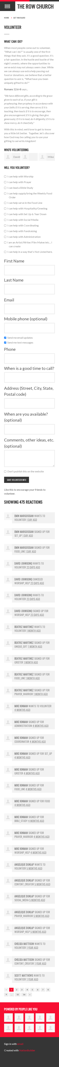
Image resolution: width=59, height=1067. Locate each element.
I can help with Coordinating (24, 225)
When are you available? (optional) (26, 417)
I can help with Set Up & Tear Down (27, 214)
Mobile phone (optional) (25, 318)
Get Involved (19, 17)
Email (9, 299)
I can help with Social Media (23, 219)
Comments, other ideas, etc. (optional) (29, 442)
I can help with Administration (25, 236)
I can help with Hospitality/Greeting (28, 208)
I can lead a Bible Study (21, 187)
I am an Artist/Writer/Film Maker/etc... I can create (30, 244)
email (20, 1043)
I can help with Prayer (20, 182)
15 (18, 994)
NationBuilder (27, 1050)
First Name (14, 260)
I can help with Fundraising (23, 231)
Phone (10, 349)
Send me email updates (21, 337)
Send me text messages (21, 342)
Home (6, 17)
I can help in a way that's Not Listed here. (30, 251)
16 (24, 994)
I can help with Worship (21, 176)
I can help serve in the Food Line (25, 202)
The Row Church (35, 6)
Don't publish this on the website (26, 471)
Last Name (13, 280)
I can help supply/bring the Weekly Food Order (30, 195)
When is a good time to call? (29, 368)
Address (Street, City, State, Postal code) (28, 391)
